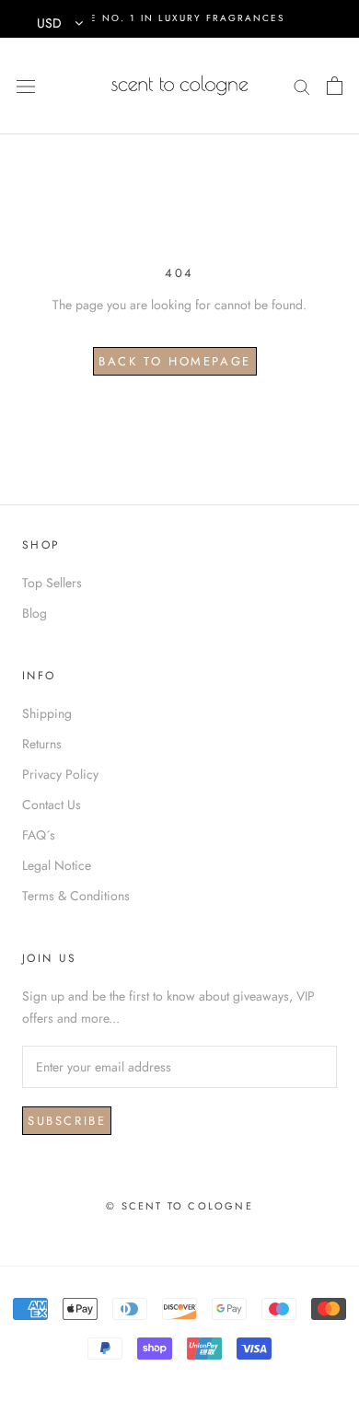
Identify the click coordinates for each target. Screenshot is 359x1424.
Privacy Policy (60, 774)
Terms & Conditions (76, 895)
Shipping (47, 713)
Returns (42, 744)
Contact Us (51, 804)
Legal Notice (56, 865)
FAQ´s (38, 835)
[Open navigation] (26, 85)
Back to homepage (174, 361)
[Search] (302, 85)
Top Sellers (52, 582)
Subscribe (67, 1120)
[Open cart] (334, 85)
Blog (34, 613)
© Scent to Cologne (179, 1205)
